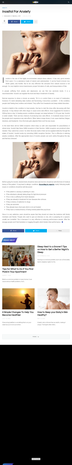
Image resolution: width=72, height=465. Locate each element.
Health (4, 7)
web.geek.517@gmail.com (12, 16)
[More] (36, 22)
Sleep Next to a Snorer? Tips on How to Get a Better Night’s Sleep (53, 249)
